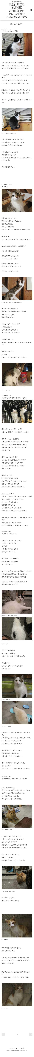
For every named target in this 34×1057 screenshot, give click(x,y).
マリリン (5, 187)
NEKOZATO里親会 (17, 1048)
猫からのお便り (17, 24)
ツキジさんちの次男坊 (10, 31)
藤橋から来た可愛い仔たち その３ (14, 398)
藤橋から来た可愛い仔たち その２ (14, 778)
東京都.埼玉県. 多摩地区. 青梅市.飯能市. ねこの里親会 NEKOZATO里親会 (17, 10)
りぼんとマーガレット (10, 533)
